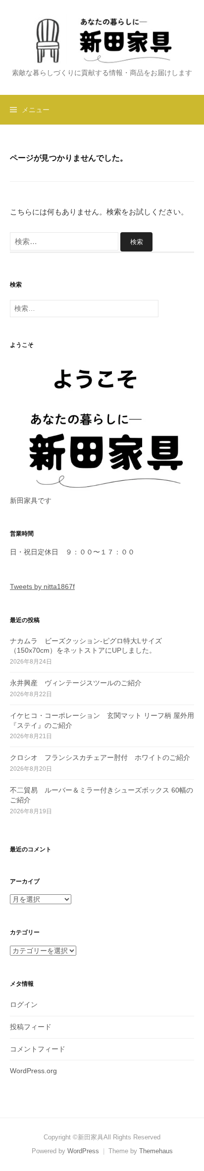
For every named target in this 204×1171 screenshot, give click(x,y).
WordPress (83, 1151)
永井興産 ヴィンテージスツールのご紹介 (76, 683)
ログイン (24, 1004)
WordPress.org (33, 1071)
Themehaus (156, 1151)
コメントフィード (37, 1049)
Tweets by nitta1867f (42, 586)
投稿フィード (30, 1027)
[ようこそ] (102, 425)
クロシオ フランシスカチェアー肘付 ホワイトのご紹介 (100, 757)
